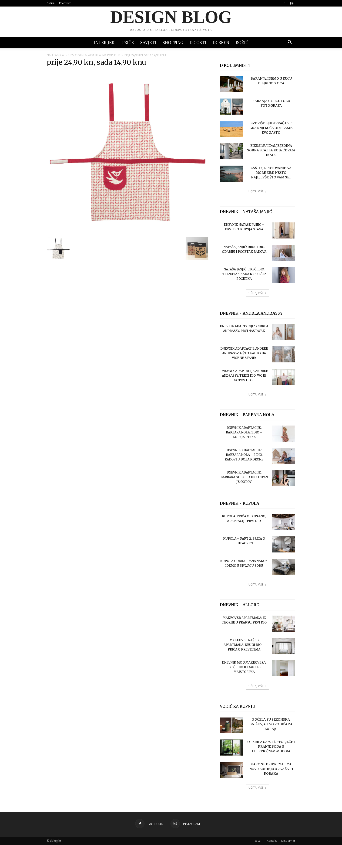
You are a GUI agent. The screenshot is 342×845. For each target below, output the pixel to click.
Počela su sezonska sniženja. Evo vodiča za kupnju (271, 724)
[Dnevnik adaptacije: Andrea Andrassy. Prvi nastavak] (283, 332)
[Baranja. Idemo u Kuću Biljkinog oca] (231, 84)
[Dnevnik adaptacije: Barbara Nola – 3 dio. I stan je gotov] (283, 478)
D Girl (51, 3)
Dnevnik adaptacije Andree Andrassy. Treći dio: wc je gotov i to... (244, 375)
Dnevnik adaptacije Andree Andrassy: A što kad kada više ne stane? (244, 353)
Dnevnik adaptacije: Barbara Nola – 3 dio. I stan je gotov (244, 477)
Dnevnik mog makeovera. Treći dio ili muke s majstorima (244, 667)
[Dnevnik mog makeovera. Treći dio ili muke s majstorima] (283, 668)
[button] (289, 43)
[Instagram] (291, 3)
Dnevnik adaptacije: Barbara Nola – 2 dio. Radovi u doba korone (244, 454)
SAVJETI (148, 42)
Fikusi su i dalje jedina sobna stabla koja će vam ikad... (271, 150)
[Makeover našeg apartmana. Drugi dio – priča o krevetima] (283, 646)
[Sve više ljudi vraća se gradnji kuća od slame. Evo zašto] (231, 129)
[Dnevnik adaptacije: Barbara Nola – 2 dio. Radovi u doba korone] (283, 456)
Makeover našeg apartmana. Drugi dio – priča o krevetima (244, 644)
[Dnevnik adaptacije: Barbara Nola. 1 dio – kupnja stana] (283, 434)
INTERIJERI (105, 42)
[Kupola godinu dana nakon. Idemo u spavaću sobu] (283, 567)
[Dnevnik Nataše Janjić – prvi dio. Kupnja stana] (283, 230)
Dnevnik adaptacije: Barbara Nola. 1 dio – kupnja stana (244, 432)
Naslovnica (55, 55)
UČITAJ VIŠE (255, 191)
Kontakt (65, 3)
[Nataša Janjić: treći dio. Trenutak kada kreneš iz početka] (283, 275)
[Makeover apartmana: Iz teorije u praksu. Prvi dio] (283, 624)
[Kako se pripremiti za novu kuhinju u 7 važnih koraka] (231, 770)
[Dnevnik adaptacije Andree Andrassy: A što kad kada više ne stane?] (283, 354)
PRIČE (128, 42)
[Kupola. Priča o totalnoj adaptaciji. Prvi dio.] (283, 522)
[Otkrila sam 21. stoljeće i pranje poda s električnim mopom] (231, 747)
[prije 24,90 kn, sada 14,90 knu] (128, 232)
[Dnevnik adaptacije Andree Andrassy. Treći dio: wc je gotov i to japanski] (283, 377)
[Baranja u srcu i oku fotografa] (231, 107)
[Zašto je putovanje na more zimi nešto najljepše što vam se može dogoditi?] (231, 174)
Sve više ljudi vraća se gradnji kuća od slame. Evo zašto (271, 128)
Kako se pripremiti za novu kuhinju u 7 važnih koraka (271, 769)
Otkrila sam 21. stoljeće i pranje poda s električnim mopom (271, 746)
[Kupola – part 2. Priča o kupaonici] (283, 544)
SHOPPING (173, 42)
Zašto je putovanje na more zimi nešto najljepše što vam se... (271, 172)
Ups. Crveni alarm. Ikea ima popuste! (94, 55)
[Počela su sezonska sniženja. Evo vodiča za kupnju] (231, 725)
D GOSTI (198, 42)
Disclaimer (288, 841)
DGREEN (221, 42)
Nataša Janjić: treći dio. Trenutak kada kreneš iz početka (244, 274)
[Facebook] (284, 3)
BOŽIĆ (242, 42)
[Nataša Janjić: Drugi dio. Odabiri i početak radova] (283, 253)
